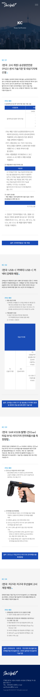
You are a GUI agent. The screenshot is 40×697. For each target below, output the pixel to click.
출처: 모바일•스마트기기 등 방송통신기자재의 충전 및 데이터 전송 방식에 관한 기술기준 (20, 404)
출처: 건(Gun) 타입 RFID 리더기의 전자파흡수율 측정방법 (20, 556)
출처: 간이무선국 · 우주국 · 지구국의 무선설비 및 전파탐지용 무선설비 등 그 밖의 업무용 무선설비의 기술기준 (20, 650)
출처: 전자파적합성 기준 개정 (20, 243)
